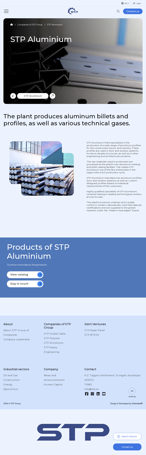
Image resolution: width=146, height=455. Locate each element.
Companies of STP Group (29, 24)
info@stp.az (91, 389)
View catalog (19, 274)
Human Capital (53, 384)
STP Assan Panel (94, 330)
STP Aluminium (54, 24)
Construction (11, 380)
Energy (8, 384)
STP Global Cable (55, 333)
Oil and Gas (10, 375)
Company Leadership (16, 339)
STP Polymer (52, 338)
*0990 (88, 384)
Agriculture (10, 389)
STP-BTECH (91, 335)
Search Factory (129, 436)
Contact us (132, 11)
